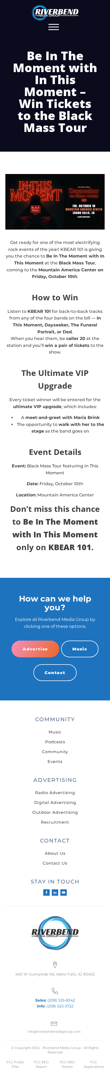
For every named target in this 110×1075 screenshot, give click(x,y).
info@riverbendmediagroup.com (54, 1032)
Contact (55, 672)
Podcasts (55, 741)
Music (79, 648)
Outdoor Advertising (55, 812)
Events (55, 761)
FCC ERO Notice (67, 1064)
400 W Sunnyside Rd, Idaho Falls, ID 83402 (55, 974)
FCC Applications (94, 1064)
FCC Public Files (15, 1064)
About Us (55, 853)
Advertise (35, 648)
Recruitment (55, 822)
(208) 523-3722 (55, 1006)
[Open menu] (53, 27)
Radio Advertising (55, 792)
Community (55, 751)
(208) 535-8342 (55, 1000)
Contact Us (55, 863)
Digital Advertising (55, 802)
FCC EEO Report (41, 1064)
